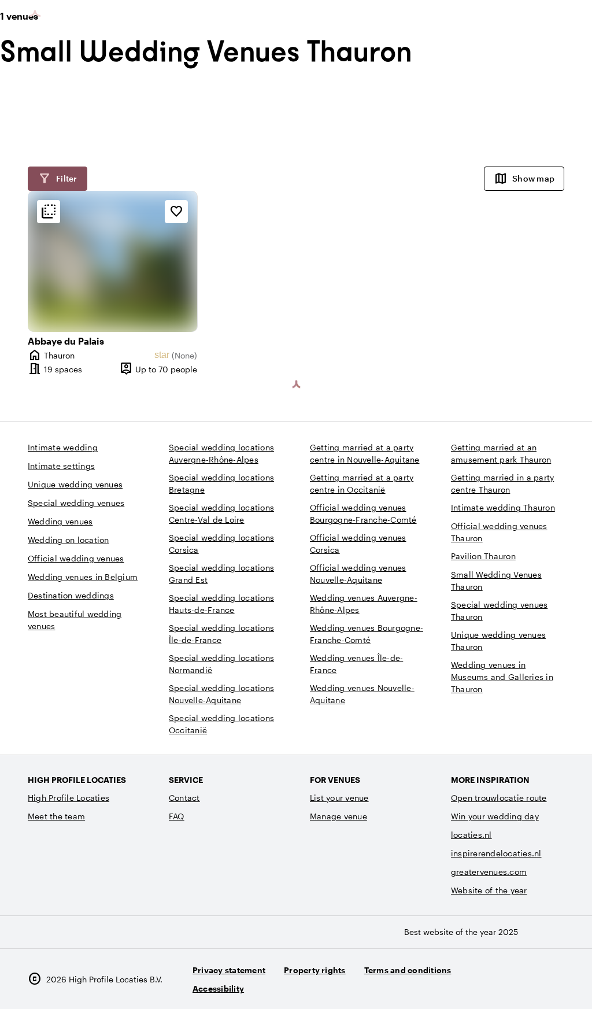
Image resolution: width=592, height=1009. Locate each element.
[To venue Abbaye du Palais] (112, 261)
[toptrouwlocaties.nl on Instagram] (489, 984)
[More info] (48, 211)
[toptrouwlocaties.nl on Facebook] (521, 984)
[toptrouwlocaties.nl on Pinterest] (553, 984)
